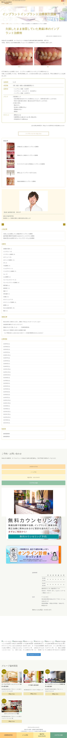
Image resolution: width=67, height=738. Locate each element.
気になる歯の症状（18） (9, 308)
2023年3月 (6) (6, 391)
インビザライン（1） (8, 268)
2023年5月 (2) (6, 386)
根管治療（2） (6, 285)
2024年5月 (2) (6, 360)
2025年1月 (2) (6, 352)
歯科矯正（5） (6, 288)
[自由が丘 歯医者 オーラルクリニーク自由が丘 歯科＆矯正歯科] (6, 3)
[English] (63, 0)
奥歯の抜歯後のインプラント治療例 (26, 181)
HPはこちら (12, 694)
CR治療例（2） (7, 265)
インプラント (17, 23)
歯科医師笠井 (6, 436)
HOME (3, 23)
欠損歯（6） (6, 296)
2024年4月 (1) (6, 363)
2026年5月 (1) (6, 343)
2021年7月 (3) (6, 422)
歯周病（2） (6, 305)
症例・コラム (9, 23)
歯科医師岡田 (6, 433)
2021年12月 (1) (6, 411)
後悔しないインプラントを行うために (27, 172)
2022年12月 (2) (6, 400)
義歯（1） (5, 291)
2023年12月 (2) (6, 369)
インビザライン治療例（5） (10, 271)
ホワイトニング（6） (8, 299)
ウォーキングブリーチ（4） (10, 279)
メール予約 (33, 472)
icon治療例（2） (7, 277)
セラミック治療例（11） (9, 260)
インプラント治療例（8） (9, 254)
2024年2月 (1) (6, 366)
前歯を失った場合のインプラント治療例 (27, 155)
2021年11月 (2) (6, 414)
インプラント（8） (7, 251)
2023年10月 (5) (6, 374)
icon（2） (5, 274)
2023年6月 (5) (6, 383)
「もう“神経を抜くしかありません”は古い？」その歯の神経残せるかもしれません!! (23, 333)
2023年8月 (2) (6, 380)
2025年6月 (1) (6, 346)
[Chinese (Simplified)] (62, 0)
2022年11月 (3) (6, 403)
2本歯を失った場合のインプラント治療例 (27, 146)
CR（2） (5, 262)
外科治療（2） (6, 293)
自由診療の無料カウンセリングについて (12, 324)
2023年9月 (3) (6, 377)
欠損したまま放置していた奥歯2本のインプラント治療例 (18, 233)
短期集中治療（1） (7, 248)
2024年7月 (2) (6, 358)
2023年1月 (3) (6, 397)
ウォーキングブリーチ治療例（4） (11, 282)
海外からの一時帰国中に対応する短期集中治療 (14, 330)
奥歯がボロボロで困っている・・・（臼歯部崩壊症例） (16, 327)
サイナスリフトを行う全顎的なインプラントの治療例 (31, 164)
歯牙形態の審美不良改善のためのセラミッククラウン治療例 (18, 236)
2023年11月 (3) (6, 372)
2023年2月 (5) (6, 394)
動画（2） (5, 310)
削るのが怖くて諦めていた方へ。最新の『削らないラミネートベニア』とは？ (22, 321)
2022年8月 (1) (6, 408)
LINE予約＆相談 (33, 483)
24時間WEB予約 (33, 466)
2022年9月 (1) (6, 406)
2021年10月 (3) (6, 417)
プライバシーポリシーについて (33, 727)
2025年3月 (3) (6, 349)
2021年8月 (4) (6, 420)
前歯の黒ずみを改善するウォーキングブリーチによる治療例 (18, 238)
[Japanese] (65, 0)
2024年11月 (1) (6, 355)
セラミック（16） (7, 257)
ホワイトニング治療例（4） (10, 302)
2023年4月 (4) (6, 389)
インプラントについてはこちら (33, 133)
